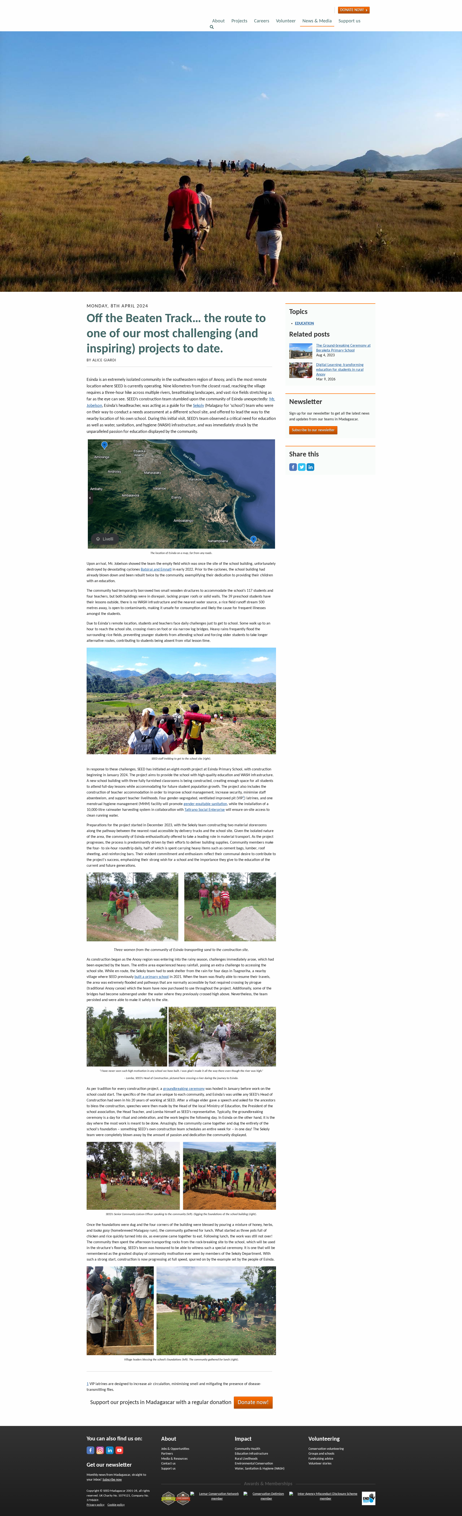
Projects (239, 21)
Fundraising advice (320, 1458)
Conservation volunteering (326, 1449)
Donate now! (352, 10)
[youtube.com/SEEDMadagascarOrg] (119, 1450)
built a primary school (152, 977)
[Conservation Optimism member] (266, 1498)
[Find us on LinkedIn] (320, 10)
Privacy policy (95, 1504)
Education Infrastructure (251, 1453)
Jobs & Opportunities (175, 1449)
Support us (349, 21)
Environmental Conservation (254, 1463)
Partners (167, 1453)
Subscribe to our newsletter (313, 430)
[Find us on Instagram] (315, 10)
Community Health (247, 1449)
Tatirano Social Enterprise (205, 810)
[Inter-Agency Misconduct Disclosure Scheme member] (325, 1498)
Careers (261, 21)
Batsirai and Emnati (156, 570)
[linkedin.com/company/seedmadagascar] (110, 1450)
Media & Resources (174, 1458)
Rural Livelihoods (246, 1458)
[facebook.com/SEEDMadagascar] (90, 1450)
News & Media (317, 21)
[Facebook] (293, 467)
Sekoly (198, 405)
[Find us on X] (325, 10)
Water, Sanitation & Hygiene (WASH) (259, 1468)
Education (304, 323)
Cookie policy (116, 1504)
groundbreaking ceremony (184, 1089)
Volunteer (286, 21)
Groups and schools (321, 1453)
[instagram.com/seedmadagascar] (100, 1450)
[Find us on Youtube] (329, 10)
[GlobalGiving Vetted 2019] (168, 1498)
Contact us (168, 1463)
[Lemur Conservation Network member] (217, 1498)
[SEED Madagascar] (136, 22)
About (218, 21)
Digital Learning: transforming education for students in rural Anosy (340, 370)
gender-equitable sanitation (205, 804)
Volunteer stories (319, 1463)
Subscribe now (112, 1479)
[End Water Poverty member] (368, 1498)
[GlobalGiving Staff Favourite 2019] (183, 1498)
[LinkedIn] (310, 467)
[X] (302, 467)
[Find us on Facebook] (310, 10)
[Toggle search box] (212, 27)
